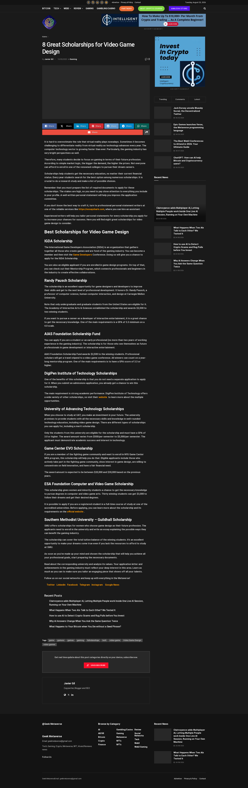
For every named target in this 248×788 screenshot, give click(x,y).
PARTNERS (127, 9)
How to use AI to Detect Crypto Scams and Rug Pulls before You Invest (86, 615)
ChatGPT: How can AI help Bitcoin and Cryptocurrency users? (188, 160)
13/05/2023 (62, 59)
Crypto (101, 741)
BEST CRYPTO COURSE (151, 9)
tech (104, 640)
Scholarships (93, 640)
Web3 (66, 8)
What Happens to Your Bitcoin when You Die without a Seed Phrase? (85, 626)
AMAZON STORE (179, 9)
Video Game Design (132, 640)
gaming (80, 640)
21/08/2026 (179, 270)
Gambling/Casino (106, 8)
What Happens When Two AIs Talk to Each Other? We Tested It (82, 610)
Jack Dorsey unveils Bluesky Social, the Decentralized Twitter (188, 111)
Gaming (90, 8)
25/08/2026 (162, 219)
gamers (60, 640)
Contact (138, 2)
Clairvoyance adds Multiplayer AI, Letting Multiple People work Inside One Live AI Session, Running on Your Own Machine (177, 211)
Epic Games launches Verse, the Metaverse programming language (189, 127)
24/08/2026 (179, 237)
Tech (56, 8)
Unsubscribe (97, 665)
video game (115, 640)
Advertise (115, 2)
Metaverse (121, 737)
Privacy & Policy (127, 2)
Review (77, 8)
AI (99, 729)
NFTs (118, 741)
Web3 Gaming (140, 747)
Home (44, 37)
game (51, 640)
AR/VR (101, 733)
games (71, 640)
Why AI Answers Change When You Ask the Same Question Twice (83, 621)
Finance (102, 744)
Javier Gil (49, 59)
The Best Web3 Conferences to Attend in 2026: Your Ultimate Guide (188, 144)
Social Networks (139, 734)
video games (49, 645)
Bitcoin (46, 8)
